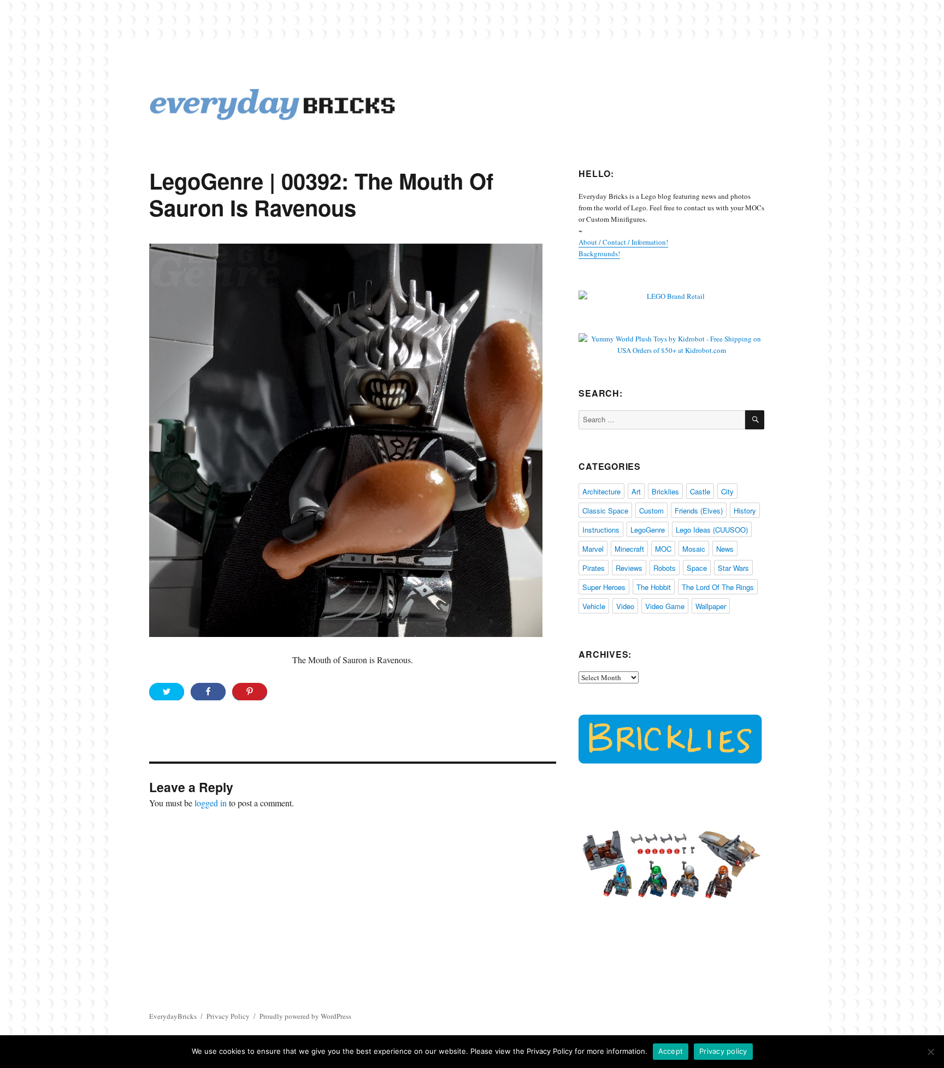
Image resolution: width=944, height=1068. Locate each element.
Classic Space (605, 510)
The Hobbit (653, 587)
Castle (700, 491)
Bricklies (665, 491)
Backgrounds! (599, 253)
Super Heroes (604, 587)
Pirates (593, 568)
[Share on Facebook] (208, 691)
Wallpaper (710, 606)
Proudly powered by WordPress (305, 1016)
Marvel (593, 549)
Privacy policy (723, 1051)
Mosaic (693, 549)
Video (625, 606)
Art (636, 491)
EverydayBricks (173, 1016)
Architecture (601, 491)
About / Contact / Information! (623, 242)
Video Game (665, 606)
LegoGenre (647, 529)
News (725, 549)
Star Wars (733, 568)
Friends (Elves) (699, 510)
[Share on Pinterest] (249, 691)
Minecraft (629, 549)
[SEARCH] (754, 419)
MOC (663, 549)
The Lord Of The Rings (718, 587)
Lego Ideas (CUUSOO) (712, 529)
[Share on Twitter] (166, 691)
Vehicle (593, 606)
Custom (651, 510)
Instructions (601, 529)
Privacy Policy (228, 1016)
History (745, 510)
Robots (664, 568)
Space (697, 568)
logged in (210, 803)
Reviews (629, 568)
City (727, 491)
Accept (670, 1051)
